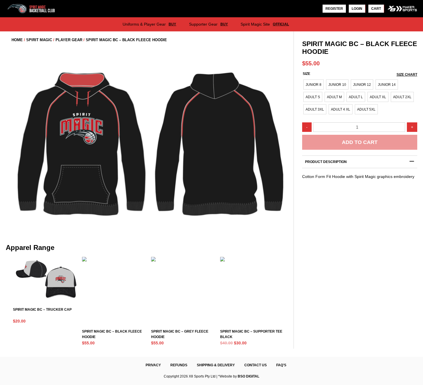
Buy (172, 24)
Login (357, 9)
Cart (376, 9)
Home (17, 40)
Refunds (178, 365)
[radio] (313, 84)
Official (281, 24)
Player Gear (69, 40)
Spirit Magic (39, 40)
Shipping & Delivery (216, 365)
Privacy (153, 365)
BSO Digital (248, 376)
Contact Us (255, 365)
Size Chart (407, 75)
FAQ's (281, 365)
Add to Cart (360, 142)
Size (306, 73)
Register (334, 9)
